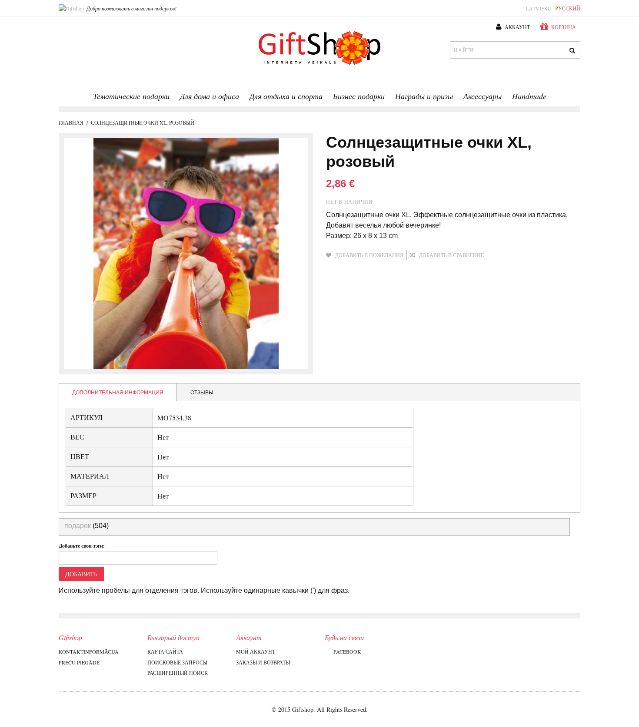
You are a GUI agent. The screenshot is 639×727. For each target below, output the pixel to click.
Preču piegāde (79, 662)
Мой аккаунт (255, 651)
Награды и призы (424, 96)
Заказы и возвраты (263, 662)
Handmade (529, 96)
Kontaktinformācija (89, 651)
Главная (71, 122)
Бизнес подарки (359, 96)
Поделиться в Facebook (519, 255)
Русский (567, 8)
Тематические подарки (131, 96)
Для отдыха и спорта (286, 96)
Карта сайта (165, 651)
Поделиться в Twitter (536, 255)
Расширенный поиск (177, 672)
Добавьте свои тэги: (82, 545)
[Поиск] (571, 50)
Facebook (347, 651)
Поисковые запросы (177, 662)
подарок (77, 525)
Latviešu (538, 8)
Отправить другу (502, 255)
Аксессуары (482, 96)
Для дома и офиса (209, 96)
